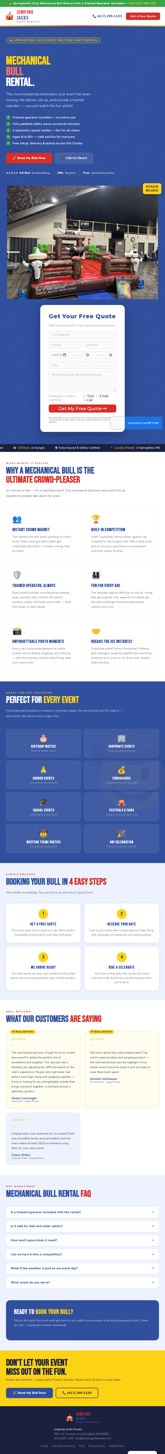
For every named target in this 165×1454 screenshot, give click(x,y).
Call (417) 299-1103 (142, 3)
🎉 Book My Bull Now (29, 158)
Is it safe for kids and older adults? (82, 1226)
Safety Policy (116, 1446)
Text (90, 396)
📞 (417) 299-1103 (107, 16)
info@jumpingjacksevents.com (93, 1438)
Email (104, 396)
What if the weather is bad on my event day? (82, 1268)
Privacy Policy (97, 1446)
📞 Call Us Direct (74, 158)
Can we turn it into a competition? (82, 1254)
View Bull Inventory (63, 1446)
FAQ (82, 1446)
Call (90, 400)
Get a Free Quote (143, 16)
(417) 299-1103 (63, 1438)
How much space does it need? (82, 1240)
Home (44, 1446)
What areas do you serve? (82, 1282)
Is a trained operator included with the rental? (82, 1212)
